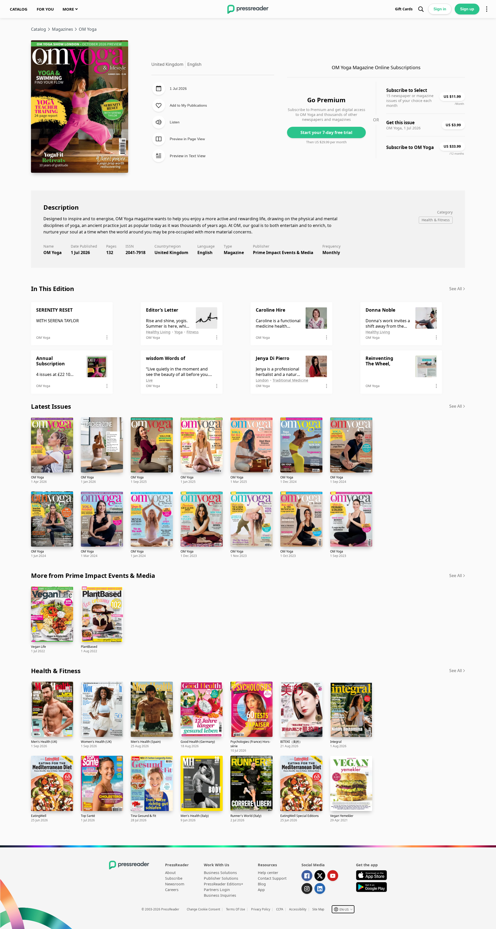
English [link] (205, 252)
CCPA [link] (279, 909)
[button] (343, 909)
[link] (18, 9)
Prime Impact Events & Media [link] (283, 252)
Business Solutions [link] (220, 872)
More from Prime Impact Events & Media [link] (93, 575)
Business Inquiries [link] (220, 895)
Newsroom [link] (174, 883)
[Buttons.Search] (421, 9)
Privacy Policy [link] (260, 909)
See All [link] (455, 289)
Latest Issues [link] (51, 406)
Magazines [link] (62, 29)
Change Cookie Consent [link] (203, 909)
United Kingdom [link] (171, 252)
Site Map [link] (318, 909)
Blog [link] (262, 883)
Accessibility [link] (297, 909)
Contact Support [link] (272, 878)
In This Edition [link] (52, 288)
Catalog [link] (38, 29)
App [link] (261, 889)
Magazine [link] (234, 252)
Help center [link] (268, 872)
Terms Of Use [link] (235, 909)
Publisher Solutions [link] (221, 878)
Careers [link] (172, 889)
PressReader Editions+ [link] (223, 883)
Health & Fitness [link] (56, 670)
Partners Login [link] (217, 889)
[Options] (487, 9)
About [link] (170, 872)
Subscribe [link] (173, 878)
